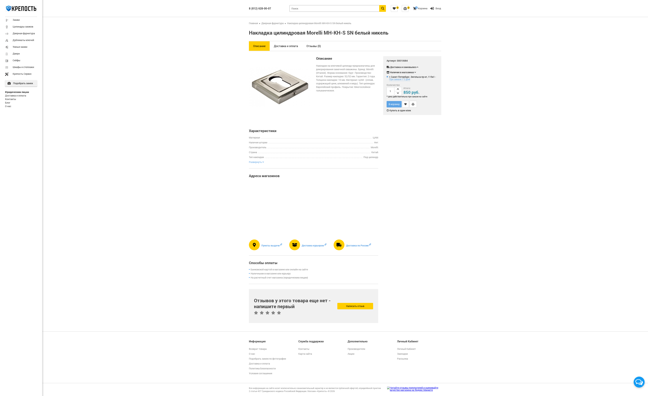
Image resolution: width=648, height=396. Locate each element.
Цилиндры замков (23, 26)
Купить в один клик (400, 110)
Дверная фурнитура (24, 33)
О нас (8, 106)
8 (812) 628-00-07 (260, 8)
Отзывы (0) (313, 46)
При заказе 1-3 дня (399, 79)
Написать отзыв (355, 306)
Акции (351, 353)
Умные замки (20, 46)
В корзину (394, 104)
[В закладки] (405, 104)
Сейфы (16, 60)
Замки (16, 19)
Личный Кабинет (406, 348)
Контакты (10, 99)
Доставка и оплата (15, 95)
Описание (259, 46)
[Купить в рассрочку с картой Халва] (430, 61)
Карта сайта (305, 353)
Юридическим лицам (17, 92)
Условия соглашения (260, 373)
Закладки (402, 353)
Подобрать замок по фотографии (267, 358)
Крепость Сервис (22, 73)
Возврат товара (258, 348)
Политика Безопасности (262, 368)
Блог (7, 102)
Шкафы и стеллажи (23, 67)
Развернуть (255, 162)
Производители (356, 348)
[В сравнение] (413, 104)
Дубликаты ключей (23, 40)
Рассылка (402, 358)
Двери (16, 53)
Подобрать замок (23, 83)
